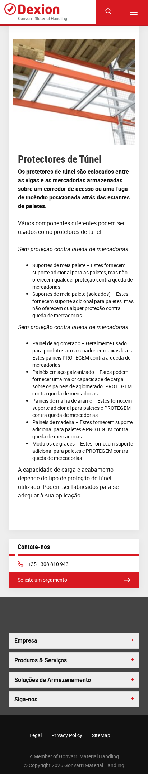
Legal (35, 735)
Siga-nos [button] (25, 699)
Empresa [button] (25, 640)
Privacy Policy (66, 735)
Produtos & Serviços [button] (40, 660)
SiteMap (101, 735)
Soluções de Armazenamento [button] (52, 680)
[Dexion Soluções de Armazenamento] (35, 12)
